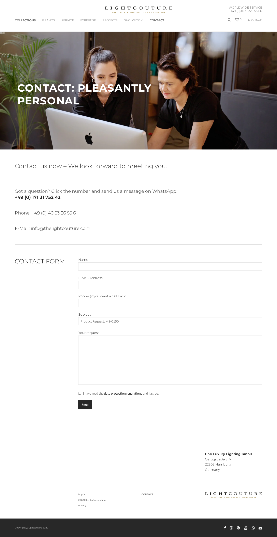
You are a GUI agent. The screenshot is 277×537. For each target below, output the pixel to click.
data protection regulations (123, 393)
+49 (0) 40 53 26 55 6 (54, 213)
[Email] (260, 527)
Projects (110, 20)
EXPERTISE (88, 20)
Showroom (133, 20)
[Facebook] (225, 527)
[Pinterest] (238, 527)
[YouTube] (246, 527)
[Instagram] (231, 527)
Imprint (82, 494)
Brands (48, 20)
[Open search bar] (230, 21)
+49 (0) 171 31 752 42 (37, 197)
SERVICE (67, 20)
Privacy (82, 505)
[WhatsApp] (253, 527)
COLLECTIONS (25, 20)
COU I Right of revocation (92, 499)
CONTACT (157, 20)
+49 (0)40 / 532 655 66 (246, 11)
